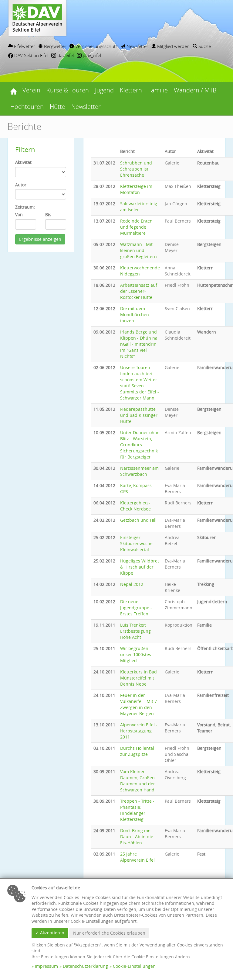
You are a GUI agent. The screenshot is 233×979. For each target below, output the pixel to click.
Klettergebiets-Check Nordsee (135, 506)
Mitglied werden (173, 46)
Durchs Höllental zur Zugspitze (137, 751)
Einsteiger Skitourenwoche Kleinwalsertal (136, 543)
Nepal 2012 (131, 584)
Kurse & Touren (67, 90)
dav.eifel (65, 55)
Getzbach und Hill (138, 520)
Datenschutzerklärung (85, 966)
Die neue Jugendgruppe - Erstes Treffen (136, 608)
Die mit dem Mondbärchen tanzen (134, 314)
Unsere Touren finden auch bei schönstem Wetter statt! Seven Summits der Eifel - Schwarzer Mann (139, 383)
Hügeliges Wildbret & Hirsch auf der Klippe (139, 567)
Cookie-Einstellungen (134, 966)
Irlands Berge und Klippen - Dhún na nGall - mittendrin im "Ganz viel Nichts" (138, 344)
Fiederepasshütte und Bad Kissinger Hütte (138, 415)
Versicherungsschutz (96, 46)
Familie (158, 90)
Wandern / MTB (195, 90)
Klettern (131, 90)
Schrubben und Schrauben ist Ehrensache (136, 169)
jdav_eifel (91, 55)
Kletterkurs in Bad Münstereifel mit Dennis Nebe (138, 678)
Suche (204, 46)
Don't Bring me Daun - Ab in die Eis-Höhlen (136, 837)
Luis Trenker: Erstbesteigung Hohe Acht (135, 631)
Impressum (46, 966)
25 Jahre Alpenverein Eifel (137, 857)
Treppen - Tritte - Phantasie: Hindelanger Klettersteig (137, 810)
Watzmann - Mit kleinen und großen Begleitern (138, 250)
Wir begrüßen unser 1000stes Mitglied (135, 654)
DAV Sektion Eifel (30, 55)
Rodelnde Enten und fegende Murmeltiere (136, 227)
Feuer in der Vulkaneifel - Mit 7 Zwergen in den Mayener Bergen (138, 704)
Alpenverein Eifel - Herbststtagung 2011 (138, 731)
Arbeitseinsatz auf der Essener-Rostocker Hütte (138, 291)
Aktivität (23, 162)
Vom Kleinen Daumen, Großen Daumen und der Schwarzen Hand (137, 781)
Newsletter (136, 46)
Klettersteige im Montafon (136, 189)
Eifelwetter (24, 46)
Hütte (57, 106)
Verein (31, 90)
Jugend (104, 90)
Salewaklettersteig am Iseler (138, 207)
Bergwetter (54, 46)
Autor (20, 185)
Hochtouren (27, 106)
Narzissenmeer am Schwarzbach (139, 471)
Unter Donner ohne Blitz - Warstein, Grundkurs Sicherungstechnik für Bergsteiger (140, 445)
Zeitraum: (25, 207)
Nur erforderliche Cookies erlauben (109, 933)
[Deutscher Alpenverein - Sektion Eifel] (13, 90)
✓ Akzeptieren (49, 933)
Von (19, 214)
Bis (48, 214)
